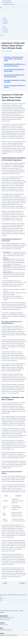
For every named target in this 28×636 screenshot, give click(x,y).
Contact (5, 23)
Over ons (5, 20)
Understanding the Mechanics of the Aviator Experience (14, 65)
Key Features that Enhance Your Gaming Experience (14, 75)
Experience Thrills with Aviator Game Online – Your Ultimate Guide (14, 58)
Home (4, 18)
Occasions (5, 21)
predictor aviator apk (19, 110)
